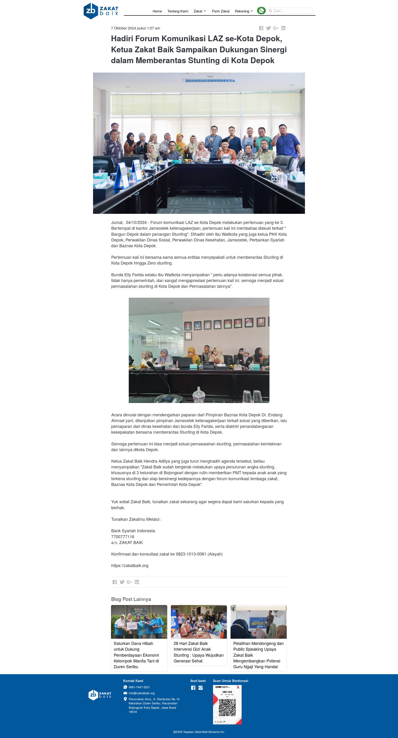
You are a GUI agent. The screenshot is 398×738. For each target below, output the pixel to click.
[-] (193, 688)
